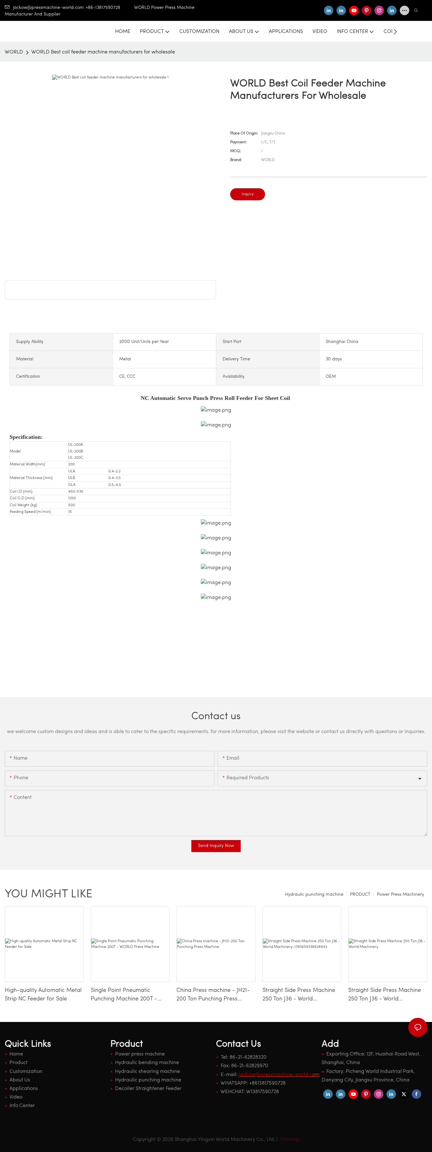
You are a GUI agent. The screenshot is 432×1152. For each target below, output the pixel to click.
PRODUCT (360, 894)
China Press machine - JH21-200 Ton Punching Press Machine (213, 996)
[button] (395, 31)
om (279, 1074)
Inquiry (248, 194)
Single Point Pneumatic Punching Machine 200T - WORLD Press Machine (124, 996)
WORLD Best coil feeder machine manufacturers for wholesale (103, 52)
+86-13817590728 (110, 7)
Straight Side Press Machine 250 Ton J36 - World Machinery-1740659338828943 (298, 996)
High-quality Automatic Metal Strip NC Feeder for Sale (43, 995)
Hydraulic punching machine (314, 894)
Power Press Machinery (400, 894)
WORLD (14, 52)
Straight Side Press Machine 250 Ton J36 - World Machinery (384, 996)
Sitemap (289, 1139)
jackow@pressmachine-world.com (48, 7)
